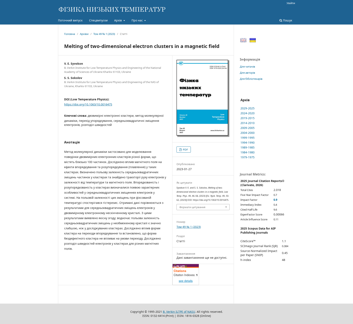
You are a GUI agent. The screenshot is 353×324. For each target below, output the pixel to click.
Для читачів (247, 66)
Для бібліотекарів (251, 79)
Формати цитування (192, 207)
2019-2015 (247, 118)
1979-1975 (247, 157)
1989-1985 (247, 147)
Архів (118, 20)
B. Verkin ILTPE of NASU (179, 312)
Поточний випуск (70, 20)
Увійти (291, 3)
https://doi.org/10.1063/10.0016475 (88, 104)
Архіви (84, 34)
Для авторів (247, 72)
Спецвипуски (98, 20)
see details (186, 281)
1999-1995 (247, 138)
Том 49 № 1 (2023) (104, 34)
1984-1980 (247, 152)
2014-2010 (247, 123)
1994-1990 (247, 142)
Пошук (287, 20)
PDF (185, 149)
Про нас (138, 20)
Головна (69, 34)
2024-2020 (247, 113)
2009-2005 (247, 128)
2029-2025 (247, 108)
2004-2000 (247, 133)
